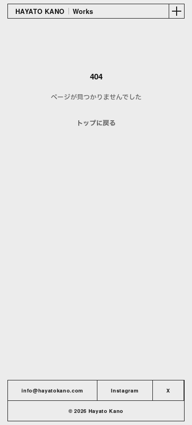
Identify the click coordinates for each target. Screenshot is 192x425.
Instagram (124, 390)
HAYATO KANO (54, 11)
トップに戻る (96, 122)
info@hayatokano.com (52, 390)
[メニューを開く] (176, 11)
